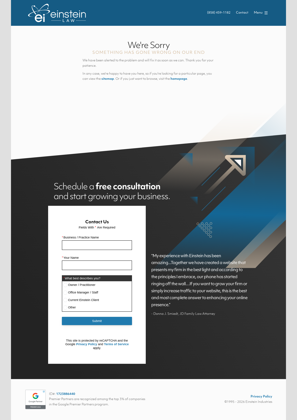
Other (72, 307)
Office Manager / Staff (83, 292)
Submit (97, 321)
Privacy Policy (86, 344)
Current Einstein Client (83, 300)
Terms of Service (116, 344)
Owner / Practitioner (81, 285)
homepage (178, 79)
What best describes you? (82, 278)
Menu (258, 12)
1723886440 (65, 394)
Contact (242, 12)
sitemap (107, 79)
